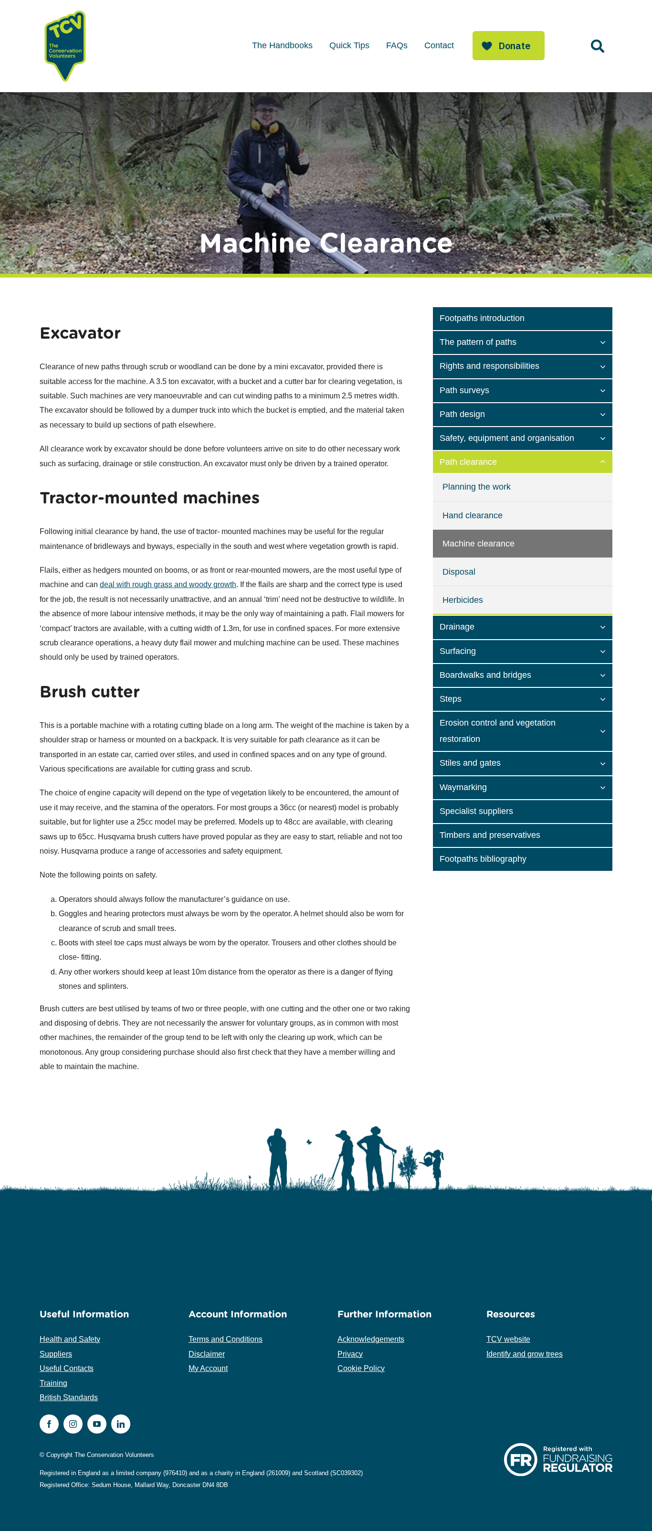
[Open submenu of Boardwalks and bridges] (606, 674)
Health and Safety (70, 1339)
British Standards (69, 1397)
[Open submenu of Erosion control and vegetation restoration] (606, 730)
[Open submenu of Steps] (606, 698)
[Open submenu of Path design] (606, 413)
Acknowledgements (370, 1339)
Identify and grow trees (524, 1354)
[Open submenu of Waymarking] (606, 786)
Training (53, 1383)
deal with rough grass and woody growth (168, 584)
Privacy (350, 1354)
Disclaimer (207, 1354)
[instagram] (73, 1424)
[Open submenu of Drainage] (606, 626)
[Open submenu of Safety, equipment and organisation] (606, 437)
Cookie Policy (361, 1368)
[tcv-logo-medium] (65, 11)
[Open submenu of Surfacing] (606, 650)
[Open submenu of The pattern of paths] (606, 341)
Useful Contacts (67, 1368)
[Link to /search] (597, 46)
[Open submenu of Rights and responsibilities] (606, 365)
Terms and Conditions (226, 1339)
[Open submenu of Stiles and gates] (606, 762)
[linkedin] (120, 1424)
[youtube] (96, 1424)
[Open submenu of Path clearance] (606, 461)
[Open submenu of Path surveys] (606, 389)
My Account (208, 1368)
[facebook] (49, 1424)
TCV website (508, 1339)
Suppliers (56, 1354)
